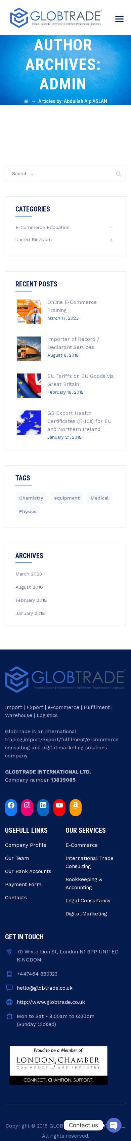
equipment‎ (67, 498)
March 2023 (28, 574)
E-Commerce (82, 845)
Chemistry (31, 498)
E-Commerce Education (42, 227)
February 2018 (31, 600)
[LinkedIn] (43, 805)
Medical (99, 498)
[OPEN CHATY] (113, 1125)
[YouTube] (59, 805)
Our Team (17, 858)
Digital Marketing (86, 914)
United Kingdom (33, 239)
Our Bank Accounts (28, 871)
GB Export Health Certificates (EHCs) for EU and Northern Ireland (79, 421)
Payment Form (23, 884)
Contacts (16, 898)
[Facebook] (11, 805)
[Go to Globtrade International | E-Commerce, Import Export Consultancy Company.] (26, 101)
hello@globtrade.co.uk (45, 988)
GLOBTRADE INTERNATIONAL (86, 1126)
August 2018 (29, 587)
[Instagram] (27, 805)
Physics (27, 511)
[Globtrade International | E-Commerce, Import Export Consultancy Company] (56, 17)
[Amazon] (76, 805)
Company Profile (25, 845)
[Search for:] (65, 173)
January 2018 (30, 613)
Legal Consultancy (88, 901)
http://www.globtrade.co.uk (51, 1002)
